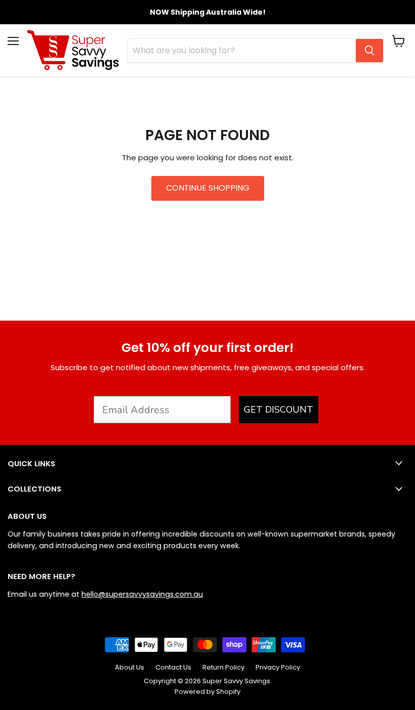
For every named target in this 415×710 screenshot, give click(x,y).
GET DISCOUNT (278, 410)
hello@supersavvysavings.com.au (142, 594)
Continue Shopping (208, 188)
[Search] (369, 50)
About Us (129, 667)
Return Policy (223, 667)
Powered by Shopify (207, 691)
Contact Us (173, 667)
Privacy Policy (278, 667)
